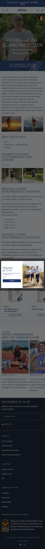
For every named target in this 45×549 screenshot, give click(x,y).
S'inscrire (12, 280)
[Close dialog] (42, 262)
